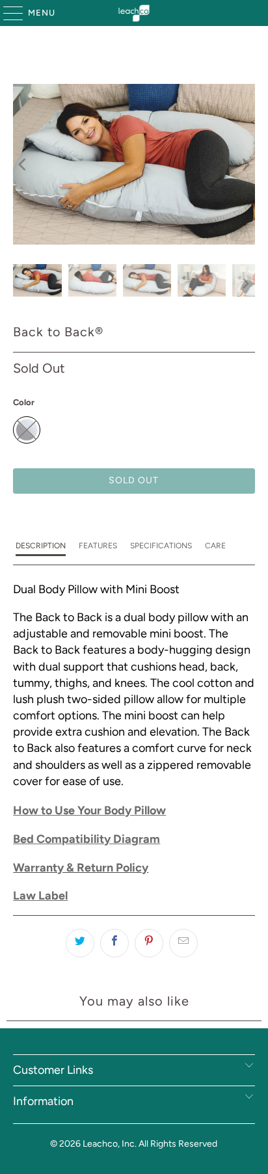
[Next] (245, 164)
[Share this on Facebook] (114, 943)
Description (41, 545)
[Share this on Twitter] (80, 943)
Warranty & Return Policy (80, 867)
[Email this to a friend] (183, 943)
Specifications (161, 545)
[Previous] (22, 164)
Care (215, 545)
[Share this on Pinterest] (149, 943)
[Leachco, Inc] (134, 13)
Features (98, 545)
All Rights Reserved (178, 1143)
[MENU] (7, 13)
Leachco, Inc (109, 1143)
